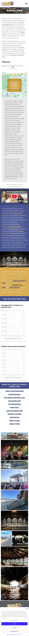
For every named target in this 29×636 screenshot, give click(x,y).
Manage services (14, 620)
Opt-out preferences (11, 634)
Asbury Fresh (14, 424)
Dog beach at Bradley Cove (14, 397)
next (26, 72)
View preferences (14, 631)
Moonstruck (14, 287)
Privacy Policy (19, 634)
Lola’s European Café (14, 411)
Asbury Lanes (14, 420)
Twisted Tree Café (14, 414)
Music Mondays (14, 394)
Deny (14, 627)
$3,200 (12, 68)
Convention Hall (14, 401)
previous (4, 72)
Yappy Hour (14, 407)
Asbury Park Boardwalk (14, 391)
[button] (27, 609)
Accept (14, 623)
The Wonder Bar (14, 227)
